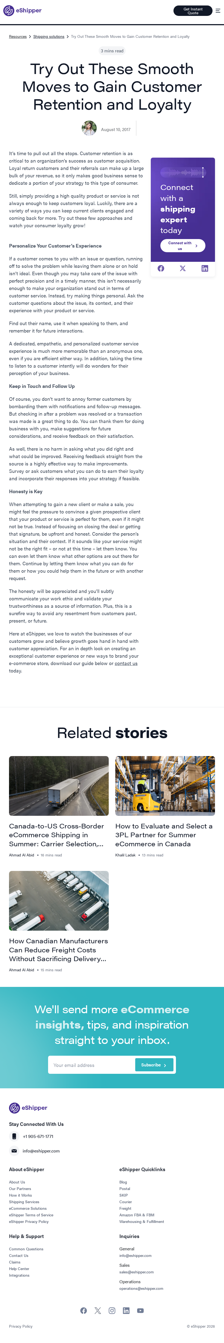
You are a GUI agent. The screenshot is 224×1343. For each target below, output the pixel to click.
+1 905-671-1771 (38, 1136)
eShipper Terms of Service (31, 1214)
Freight (125, 1208)
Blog (123, 1182)
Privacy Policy (21, 1326)
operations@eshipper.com (141, 1288)
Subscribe (151, 1064)
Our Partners (20, 1188)
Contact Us (18, 1255)
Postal (124, 1188)
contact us (126, 663)
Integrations (19, 1275)
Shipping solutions (48, 36)
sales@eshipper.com (136, 1271)
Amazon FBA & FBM (136, 1214)
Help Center (19, 1268)
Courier (125, 1201)
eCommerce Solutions (28, 1208)
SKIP (123, 1195)
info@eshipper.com (41, 1151)
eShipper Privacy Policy (29, 1221)
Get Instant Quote (193, 10)
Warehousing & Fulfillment (141, 1221)
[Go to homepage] (22, 10)
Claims (14, 1262)
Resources (18, 36)
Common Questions (26, 1248)
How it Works (20, 1195)
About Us (17, 1182)
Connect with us (179, 245)
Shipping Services (24, 1201)
